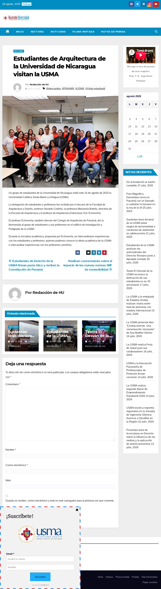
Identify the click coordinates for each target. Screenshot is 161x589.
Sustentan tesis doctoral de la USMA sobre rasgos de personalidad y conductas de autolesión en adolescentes (140, 226)
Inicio (20, 31)
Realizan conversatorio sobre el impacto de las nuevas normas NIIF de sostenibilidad (87, 265)
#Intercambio (53, 88)
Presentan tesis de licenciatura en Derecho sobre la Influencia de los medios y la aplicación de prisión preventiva (140, 437)
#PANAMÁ (68, 88)
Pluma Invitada (83, 31)
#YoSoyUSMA (91, 327)
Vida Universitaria (149, 577)
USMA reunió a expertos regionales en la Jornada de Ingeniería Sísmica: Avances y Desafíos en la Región (140, 414)
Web (8, 480)
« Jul (139, 156)
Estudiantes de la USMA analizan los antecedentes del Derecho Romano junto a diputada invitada (140, 252)
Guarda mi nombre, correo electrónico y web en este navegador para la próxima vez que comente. (60, 500)
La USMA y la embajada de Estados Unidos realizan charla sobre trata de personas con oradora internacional (140, 303)
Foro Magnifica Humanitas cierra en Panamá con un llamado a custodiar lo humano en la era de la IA (140, 200)
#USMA (79, 88)
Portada (135, 577)
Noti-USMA (58, 31)
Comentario (13, 384)
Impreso (109, 577)
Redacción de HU (39, 84)
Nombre (11, 449)
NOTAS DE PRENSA (113, 31)
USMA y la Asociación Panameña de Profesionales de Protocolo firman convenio (139, 370)
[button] (156, 31)
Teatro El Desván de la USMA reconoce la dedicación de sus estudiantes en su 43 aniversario (139, 278)
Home (100, 577)
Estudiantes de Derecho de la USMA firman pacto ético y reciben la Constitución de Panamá (34, 265)
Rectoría (37, 31)
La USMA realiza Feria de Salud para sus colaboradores (139, 348)
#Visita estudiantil (95, 88)
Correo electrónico (17, 465)
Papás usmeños (150, 582)
